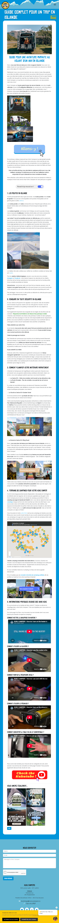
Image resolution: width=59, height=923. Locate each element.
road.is (11, 273)
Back (9, 828)
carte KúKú (24, 513)
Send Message (8, 878)
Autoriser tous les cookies (11, 919)
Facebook (17, 278)
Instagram (10, 278)
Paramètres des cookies (29, 919)
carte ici (21, 200)
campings (10, 502)
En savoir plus (36, 915)
